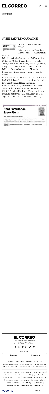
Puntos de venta (8, 377)
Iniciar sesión (40, 6)
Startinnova (39, 383)
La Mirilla (42, 380)
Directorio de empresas (11, 380)
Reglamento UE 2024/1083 (10, 364)
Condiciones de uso (26, 364)
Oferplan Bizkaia (8, 372)
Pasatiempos (9, 375)
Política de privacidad (40, 364)
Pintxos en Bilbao (26, 372)
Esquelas (7, 14)
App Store (14, 355)
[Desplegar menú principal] (45, 6)
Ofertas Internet (24, 380)
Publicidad (6, 367)
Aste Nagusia (30, 383)
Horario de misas (27, 377)
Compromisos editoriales (26, 367)
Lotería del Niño (38, 385)
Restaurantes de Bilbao (12, 385)
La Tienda (18, 377)
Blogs (17, 372)
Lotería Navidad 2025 (13, 383)
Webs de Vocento (40, 391)
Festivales (41, 375)
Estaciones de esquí (40, 377)
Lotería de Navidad (26, 385)
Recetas (35, 372)
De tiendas (42, 372)
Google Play (36, 355)
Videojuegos (32, 375)
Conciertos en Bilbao (21, 375)
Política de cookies (41, 367)
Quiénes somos (19, 361)
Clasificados (34, 380)
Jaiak (22, 383)
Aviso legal (29, 361)
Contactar (10, 361)
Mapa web (14, 367)
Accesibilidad (38, 361)
